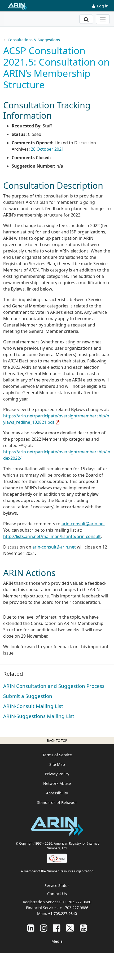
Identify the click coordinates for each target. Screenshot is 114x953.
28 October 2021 (47, 149)
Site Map (57, 764)
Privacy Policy (57, 773)
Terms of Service (57, 754)
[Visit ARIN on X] (70, 927)
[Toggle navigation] (103, 19)
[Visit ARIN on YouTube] (83, 927)
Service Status (57, 885)
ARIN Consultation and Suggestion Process (53, 686)
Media (57, 941)
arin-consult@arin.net (83, 524)
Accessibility (57, 792)
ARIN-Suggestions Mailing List (38, 716)
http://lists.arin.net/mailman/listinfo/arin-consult (52, 536)
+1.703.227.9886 (74, 907)
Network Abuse (57, 783)
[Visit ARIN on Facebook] (56, 927)
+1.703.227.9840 (62, 913)
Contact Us (57, 893)
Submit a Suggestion (27, 696)
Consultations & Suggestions (34, 39)
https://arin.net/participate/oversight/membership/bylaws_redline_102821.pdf (56, 419)
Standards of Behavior (57, 802)
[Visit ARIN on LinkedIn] (30, 927)
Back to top (57, 740)
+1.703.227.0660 (77, 901)
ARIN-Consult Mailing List (33, 706)
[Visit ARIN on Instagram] (43, 927)
